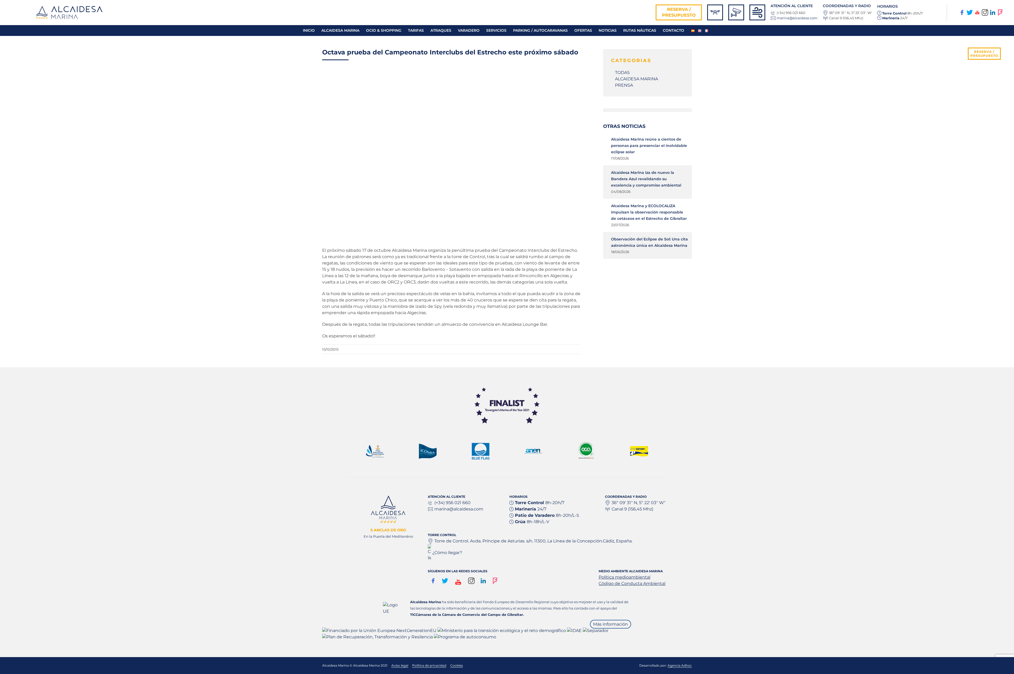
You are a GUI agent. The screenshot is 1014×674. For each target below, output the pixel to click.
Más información (610, 624)
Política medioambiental (624, 577)
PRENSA (624, 85)
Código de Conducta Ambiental (632, 583)
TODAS (622, 72)
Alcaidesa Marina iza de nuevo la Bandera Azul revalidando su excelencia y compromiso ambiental (646, 179)
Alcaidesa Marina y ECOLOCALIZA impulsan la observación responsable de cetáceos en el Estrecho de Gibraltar (649, 212)
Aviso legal (399, 665)
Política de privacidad (429, 665)
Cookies (456, 665)
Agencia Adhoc (680, 665)
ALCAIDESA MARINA (636, 78)
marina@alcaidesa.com (797, 18)
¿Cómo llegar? (447, 552)
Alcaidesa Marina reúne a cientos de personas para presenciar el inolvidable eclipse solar (649, 145)
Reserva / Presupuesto (679, 12)
